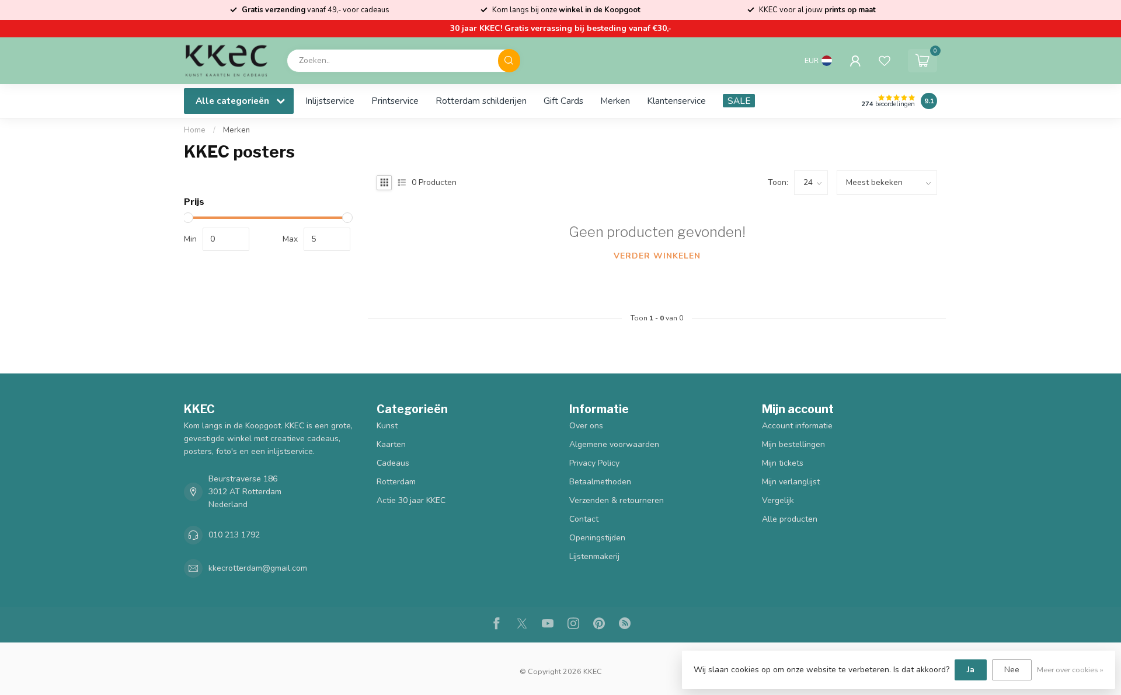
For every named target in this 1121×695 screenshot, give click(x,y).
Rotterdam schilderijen (481, 101)
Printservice (395, 101)
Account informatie (797, 425)
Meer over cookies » (1070, 670)
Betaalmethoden (600, 481)
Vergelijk (778, 500)
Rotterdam (396, 481)
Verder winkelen (657, 255)
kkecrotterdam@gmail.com (257, 568)
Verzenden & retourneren (616, 500)
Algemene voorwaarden (614, 444)
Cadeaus (393, 463)
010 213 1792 (234, 534)
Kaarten (391, 444)
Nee (1011, 669)
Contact (583, 519)
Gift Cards (563, 101)
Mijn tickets (782, 463)
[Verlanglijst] (884, 60)
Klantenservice (676, 101)
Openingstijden (597, 537)
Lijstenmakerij (594, 556)
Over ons (586, 425)
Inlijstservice (329, 101)
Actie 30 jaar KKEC (411, 500)
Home (195, 130)
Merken (615, 101)
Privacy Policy (594, 463)
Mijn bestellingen (793, 444)
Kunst (387, 425)
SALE (738, 101)
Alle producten (789, 519)
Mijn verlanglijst (791, 481)
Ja (970, 669)
